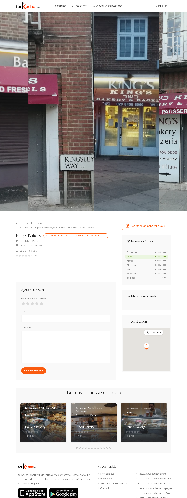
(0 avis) (35, 255)
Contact (104, 488)
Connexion (161, 6)
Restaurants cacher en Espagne (155, 488)
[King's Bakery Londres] (61, 111)
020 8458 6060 (28, 250)
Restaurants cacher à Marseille (154, 478)
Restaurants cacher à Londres (154, 483)
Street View (155, 333)
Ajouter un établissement (109, 5)
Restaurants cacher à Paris (152, 473)
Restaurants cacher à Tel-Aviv (154, 493)
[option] (126, 111)
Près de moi (80, 5)
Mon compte (107, 473)
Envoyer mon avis (33, 370)
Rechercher (59, 5)
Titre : (24, 311)
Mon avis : (27, 327)
